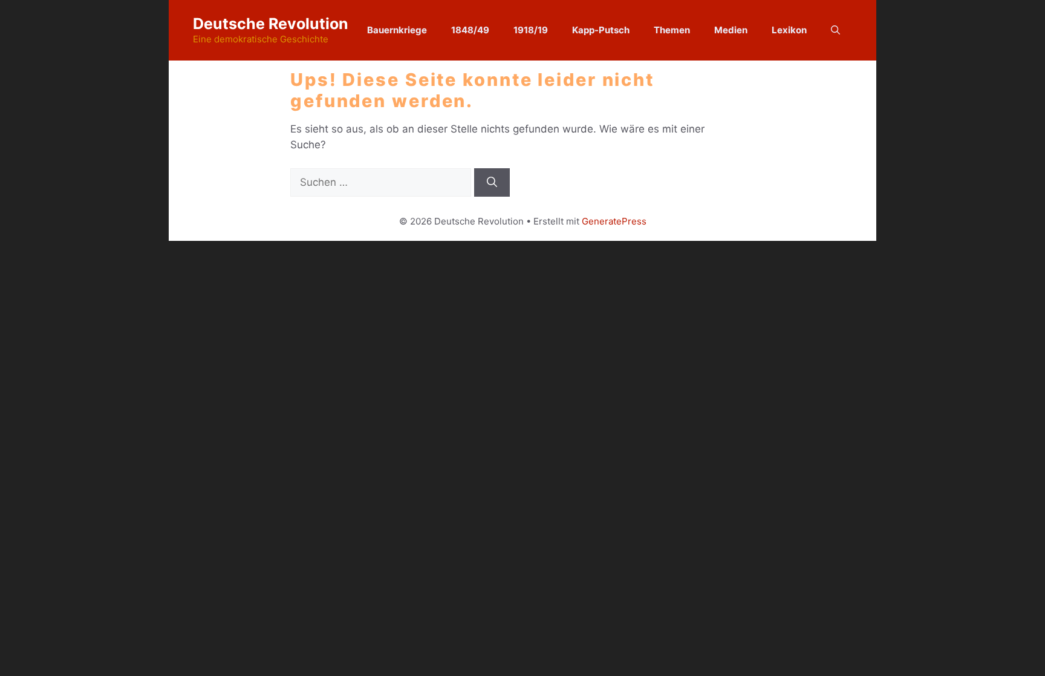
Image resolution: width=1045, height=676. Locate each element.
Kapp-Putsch (601, 30)
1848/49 (470, 30)
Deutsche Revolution (270, 24)
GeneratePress (614, 221)
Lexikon (789, 30)
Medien (730, 30)
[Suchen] (492, 182)
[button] (835, 30)
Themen (672, 30)
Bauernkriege (397, 30)
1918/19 (530, 30)
